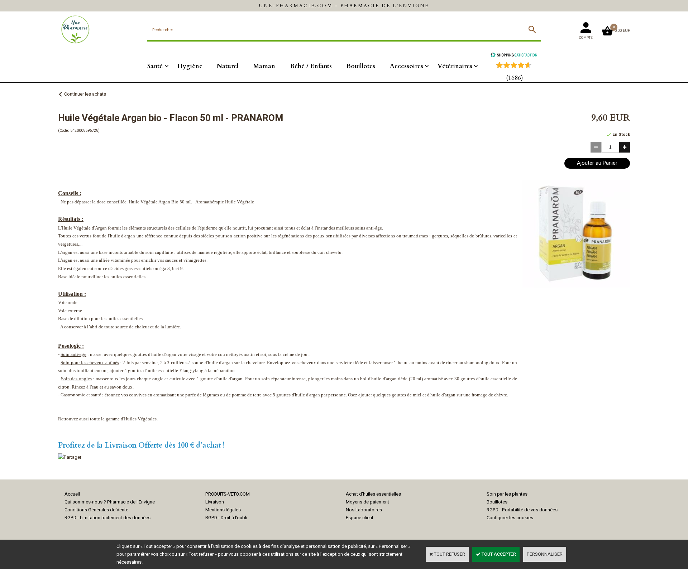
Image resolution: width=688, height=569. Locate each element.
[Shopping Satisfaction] (514, 56)
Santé (155, 66)
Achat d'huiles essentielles (373, 494)
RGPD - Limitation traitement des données (107, 517)
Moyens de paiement (367, 501)
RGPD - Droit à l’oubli (226, 517)
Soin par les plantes (507, 494)
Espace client (359, 517)
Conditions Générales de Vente (96, 509)
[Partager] (69, 457)
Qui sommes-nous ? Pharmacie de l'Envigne (109, 501)
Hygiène (189, 66)
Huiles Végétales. (141, 418)
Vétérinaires (455, 66)
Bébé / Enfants (311, 66)
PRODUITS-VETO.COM (227, 494)
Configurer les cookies (510, 517)
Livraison (214, 501)
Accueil (72, 494)
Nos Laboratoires (364, 509)
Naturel (228, 66)
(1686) (514, 78)
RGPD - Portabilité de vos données (522, 509)
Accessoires (406, 66)
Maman (264, 66)
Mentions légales (223, 509)
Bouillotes (360, 66)
